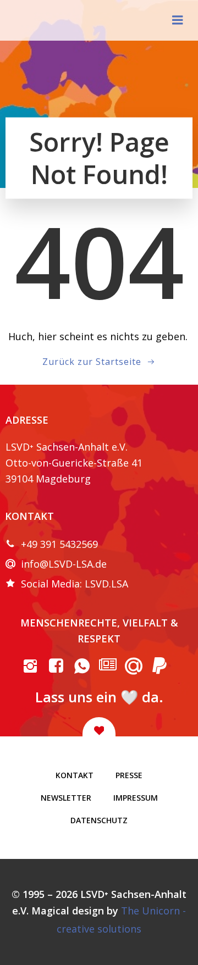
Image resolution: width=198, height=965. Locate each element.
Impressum (135, 797)
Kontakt (75, 775)
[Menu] (177, 20)
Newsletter (66, 797)
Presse (129, 775)
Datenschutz (99, 820)
